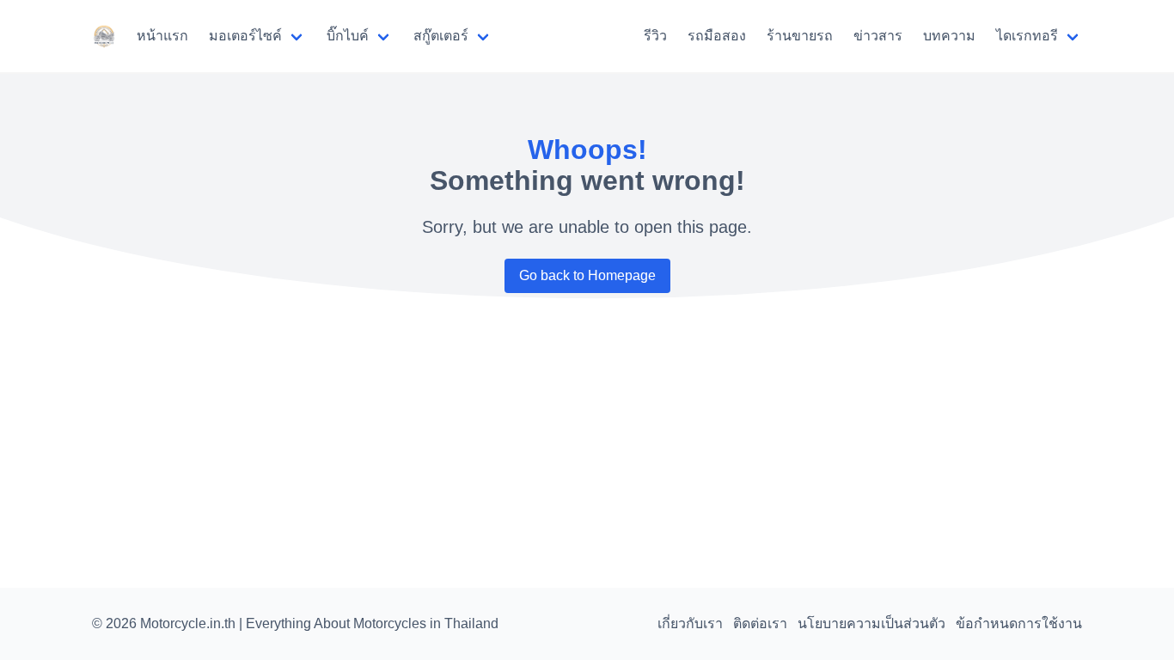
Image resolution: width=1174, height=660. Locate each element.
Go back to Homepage (587, 275)
